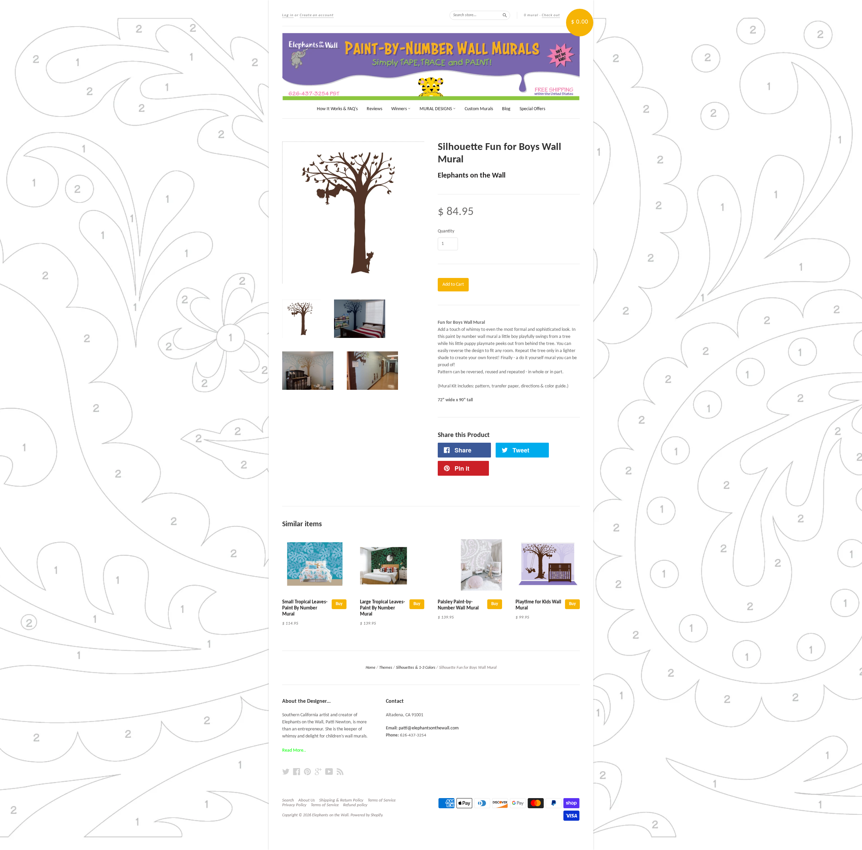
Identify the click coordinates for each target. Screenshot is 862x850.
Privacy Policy (294, 805)
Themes (385, 668)
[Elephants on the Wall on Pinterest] (307, 772)
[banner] (431, 66)
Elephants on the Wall (471, 175)
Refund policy (355, 805)
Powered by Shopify (366, 815)
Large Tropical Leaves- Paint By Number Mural (382, 608)
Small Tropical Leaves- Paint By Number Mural (305, 608)
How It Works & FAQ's (337, 109)
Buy (339, 604)
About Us (306, 800)
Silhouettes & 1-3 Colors (415, 668)
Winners (399, 109)
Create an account (317, 15)
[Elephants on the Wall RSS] (340, 772)
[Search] (505, 15)
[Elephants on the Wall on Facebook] (296, 772)
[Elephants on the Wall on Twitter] (286, 772)
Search (288, 800)
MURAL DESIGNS (436, 109)
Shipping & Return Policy (341, 800)
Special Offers (532, 109)
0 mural (531, 15)
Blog (506, 109)
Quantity (446, 231)
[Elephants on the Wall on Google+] (318, 772)
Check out (551, 15)
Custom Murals (479, 109)
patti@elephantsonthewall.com (429, 728)
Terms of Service (382, 800)
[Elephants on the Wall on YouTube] (329, 772)
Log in (288, 15)
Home (370, 668)
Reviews (374, 109)
